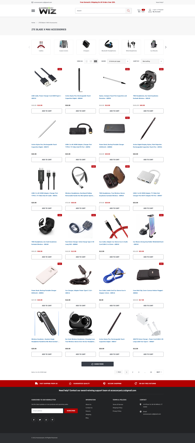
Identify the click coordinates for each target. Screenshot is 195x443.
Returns (88, 411)
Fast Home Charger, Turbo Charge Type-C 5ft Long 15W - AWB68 (79, 243)
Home (33, 22)
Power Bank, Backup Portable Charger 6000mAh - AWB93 (43, 292)
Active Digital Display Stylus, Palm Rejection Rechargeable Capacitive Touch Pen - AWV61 (147, 146)
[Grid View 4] (95, 61)
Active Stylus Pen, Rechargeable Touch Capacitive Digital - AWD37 (111, 340)
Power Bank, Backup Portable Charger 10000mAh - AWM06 (111, 146)
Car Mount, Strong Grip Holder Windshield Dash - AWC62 (148, 243)
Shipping (88, 414)
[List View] (86, 61)
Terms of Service (118, 404)
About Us (88, 404)
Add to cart (47, 111)
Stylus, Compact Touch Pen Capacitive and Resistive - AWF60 (113, 97)
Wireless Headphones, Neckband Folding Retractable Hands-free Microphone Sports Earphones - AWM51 (79, 194)
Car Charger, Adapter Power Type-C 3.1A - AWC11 (78, 292)
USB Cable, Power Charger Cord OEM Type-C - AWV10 (46, 97)
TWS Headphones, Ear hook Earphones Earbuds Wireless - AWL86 (44, 243)
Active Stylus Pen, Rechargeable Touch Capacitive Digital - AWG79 (44, 146)
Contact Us (89, 408)
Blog (87, 418)
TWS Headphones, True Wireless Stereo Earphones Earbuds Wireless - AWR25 (112, 194)
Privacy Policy (117, 411)
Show (103, 61)
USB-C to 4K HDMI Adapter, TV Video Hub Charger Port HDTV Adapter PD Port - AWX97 (147, 194)
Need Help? (160, 2)
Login (154, 9)
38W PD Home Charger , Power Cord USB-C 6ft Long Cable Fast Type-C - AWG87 (148, 340)
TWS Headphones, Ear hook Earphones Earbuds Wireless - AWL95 (145, 97)
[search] (128, 10)
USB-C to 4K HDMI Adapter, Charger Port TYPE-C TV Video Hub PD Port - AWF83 (78, 146)
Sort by (136, 61)
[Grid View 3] (91, 61)
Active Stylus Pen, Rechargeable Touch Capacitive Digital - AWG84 (78, 97)
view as (80, 61)
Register (161, 9)
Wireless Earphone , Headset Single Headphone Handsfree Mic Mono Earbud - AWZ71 (44, 340)
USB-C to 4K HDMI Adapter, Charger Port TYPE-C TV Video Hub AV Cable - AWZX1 (44, 194)
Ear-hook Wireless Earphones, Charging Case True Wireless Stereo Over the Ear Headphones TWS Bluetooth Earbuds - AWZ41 (80, 340)
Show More (99, 364)
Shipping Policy (117, 408)
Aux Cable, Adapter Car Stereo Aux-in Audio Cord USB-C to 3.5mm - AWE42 (113, 243)
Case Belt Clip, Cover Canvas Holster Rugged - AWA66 (148, 292)
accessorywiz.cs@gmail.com (43, 2)
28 (151, 372)
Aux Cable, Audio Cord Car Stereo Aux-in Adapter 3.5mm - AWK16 (112, 292)
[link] (46, 80)
